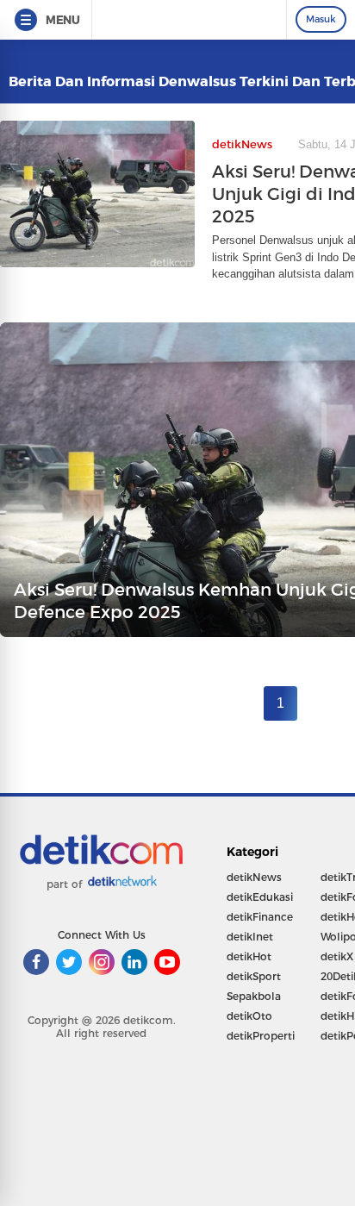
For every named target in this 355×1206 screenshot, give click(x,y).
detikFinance (260, 916)
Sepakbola (254, 996)
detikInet (250, 936)
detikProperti (261, 1035)
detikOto (249, 1015)
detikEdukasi (260, 896)
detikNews (254, 877)
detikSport (254, 976)
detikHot (249, 956)
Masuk (321, 19)
